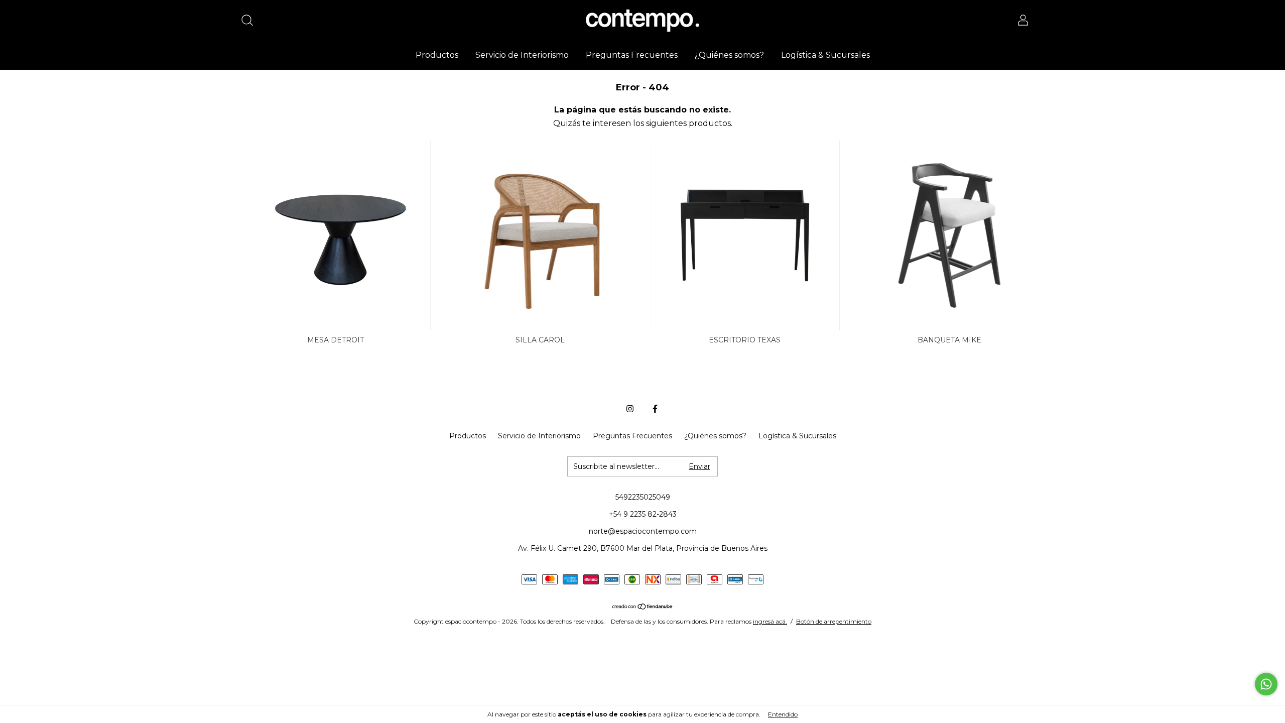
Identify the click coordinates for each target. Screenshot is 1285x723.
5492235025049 (642, 497)
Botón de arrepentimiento (833, 621)
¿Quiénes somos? (729, 55)
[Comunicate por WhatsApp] (1266, 684)
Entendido (783, 714)
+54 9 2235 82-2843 (643, 514)
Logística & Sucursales (825, 55)
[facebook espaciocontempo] (655, 409)
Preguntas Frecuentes (632, 55)
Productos (437, 55)
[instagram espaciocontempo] (630, 409)
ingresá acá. (770, 621)
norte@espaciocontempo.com (643, 531)
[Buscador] (251, 21)
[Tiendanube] (642, 607)
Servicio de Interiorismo (522, 55)
